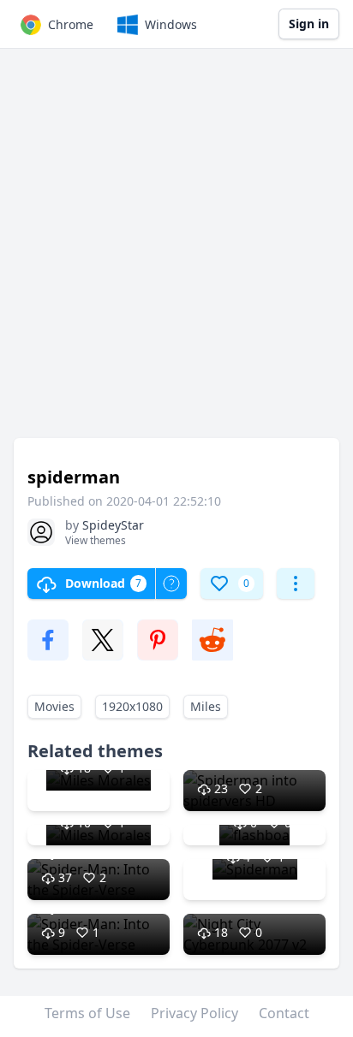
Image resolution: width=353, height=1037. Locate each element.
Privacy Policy (194, 1013)
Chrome (70, 24)
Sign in (309, 23)
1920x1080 (132, 706)
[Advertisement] (176, 251)
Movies (54, 706)
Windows (171, 24)
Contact (284, 1013)
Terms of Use (87, 1013)
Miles (205, 706)
